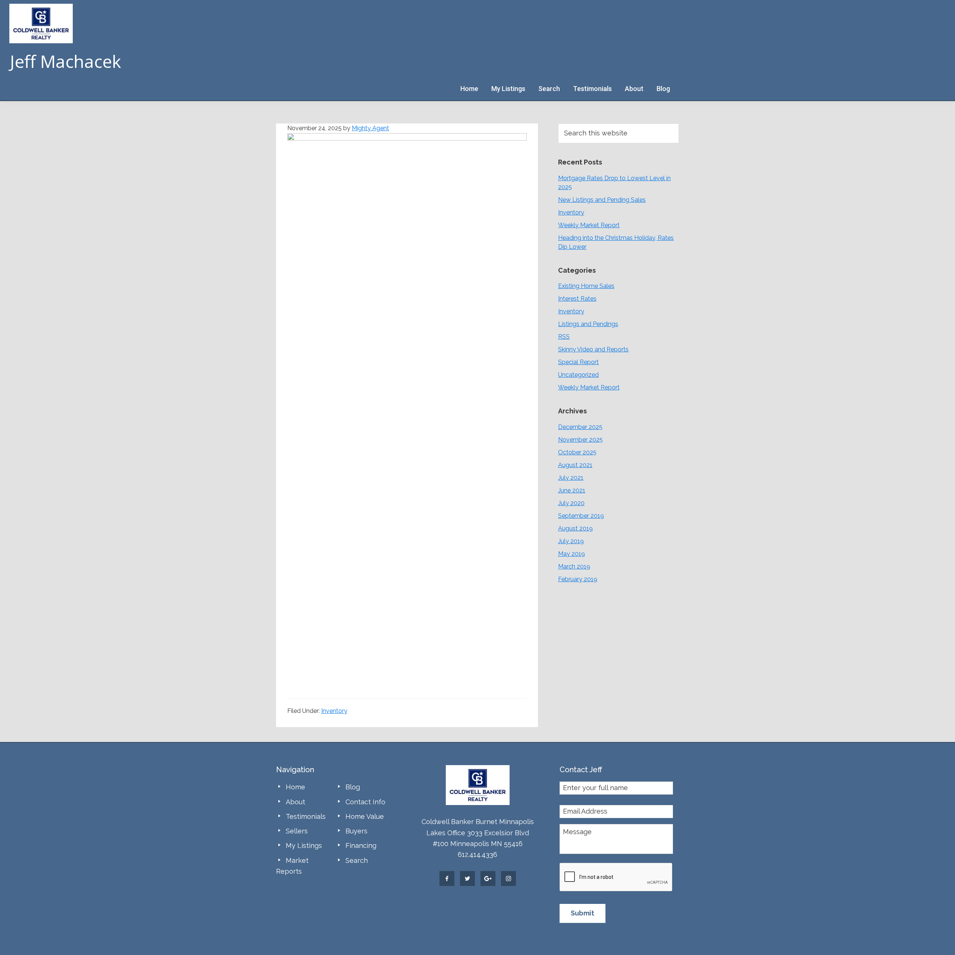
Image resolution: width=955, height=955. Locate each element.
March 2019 (574, 566)
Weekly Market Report (589, 225)
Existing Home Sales (586, 285)
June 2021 (571, 490)
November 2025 (580, 439)
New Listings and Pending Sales (602, 199)
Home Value (364, 816)
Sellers (297, 831)
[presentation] (616, 877)
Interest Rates (577, 298)
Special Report (578, 362)
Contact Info (365, 802)
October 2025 (577, 452)
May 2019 (571, 553)
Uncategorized (578, 374)
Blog (352, 787)
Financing (360, 845)
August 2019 (575, 528)
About (295, 802)
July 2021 (570, 477)
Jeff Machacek (65, 61)
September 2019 (581, 515)
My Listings (304, 845)
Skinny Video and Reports (593, 349)
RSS (564, 336)
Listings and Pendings (588, 324)
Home (295, 787)
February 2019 (577, 579)
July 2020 (571, 503)
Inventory (334, 710)
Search (356, 860)
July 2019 (571, 541)
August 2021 (575, 465)
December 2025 (580, 426)
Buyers (356, 831)
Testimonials (306, 816)
